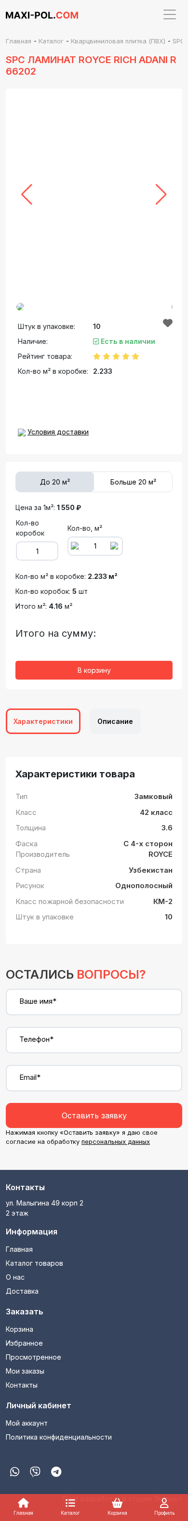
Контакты (25, 1187)
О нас (15, 1277)
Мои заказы (25, 1371)
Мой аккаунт (27, 1423)
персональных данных (115, 1141)
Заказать (24, 1311)
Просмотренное (33, 1357)
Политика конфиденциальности (59, 1437)
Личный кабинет (38, 1405)
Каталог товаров (34, 1263)
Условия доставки (58, 432)
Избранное (24, 1343)
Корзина (19, 1329)
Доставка (22, 1291)
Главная (19, 1249)
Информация (31, 1231)
